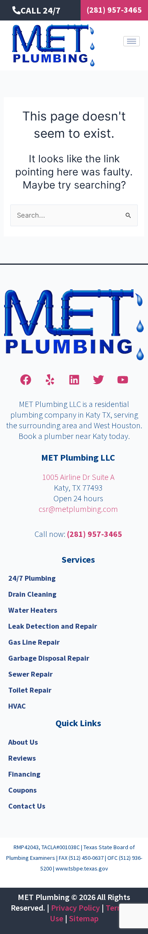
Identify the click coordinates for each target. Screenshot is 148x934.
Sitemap (84, 918)
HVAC (17, 706)
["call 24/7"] (16, 10)
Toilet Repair (29, 690)
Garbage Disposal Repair (48, 658)
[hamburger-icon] (131, 41)
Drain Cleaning (32, 594)
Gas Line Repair (34, 642)
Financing (24, 774)
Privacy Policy (75, 907)
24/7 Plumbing (32, 578)
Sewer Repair (30, 674)
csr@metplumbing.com (78, 509)
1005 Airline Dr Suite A (78, 477)
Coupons (22, 790)
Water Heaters (32, 610)
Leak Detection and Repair (52, 626)
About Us (23, 742)
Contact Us (26, 806)
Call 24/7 (40, 10)
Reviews (22, 758)
